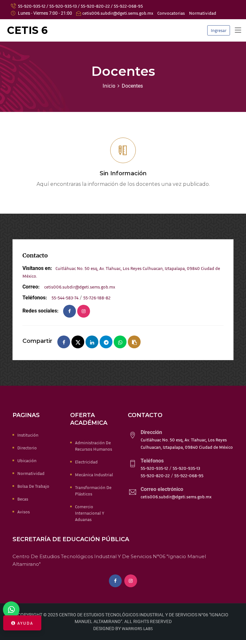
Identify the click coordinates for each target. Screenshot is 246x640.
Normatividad (202, 13)
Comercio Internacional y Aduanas (89, 513)
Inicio (108, 85)
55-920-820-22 (95, 6)
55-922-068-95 (128, 6)
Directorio (27, 447)
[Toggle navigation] (238, 30)
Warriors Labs (137, 628)
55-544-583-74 (65, 297)
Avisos (23, 511)
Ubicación (27, 460)
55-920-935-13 (63, 6)
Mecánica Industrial (94, 474)
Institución (27, 435)
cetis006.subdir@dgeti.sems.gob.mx (117, 13)
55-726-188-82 (97, 297)
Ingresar (218, 30)
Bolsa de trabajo (33, 486)
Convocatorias (171, 13)
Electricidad (86, 461)
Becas (22, 499)
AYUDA (24, 623)
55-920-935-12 (31, 6)
